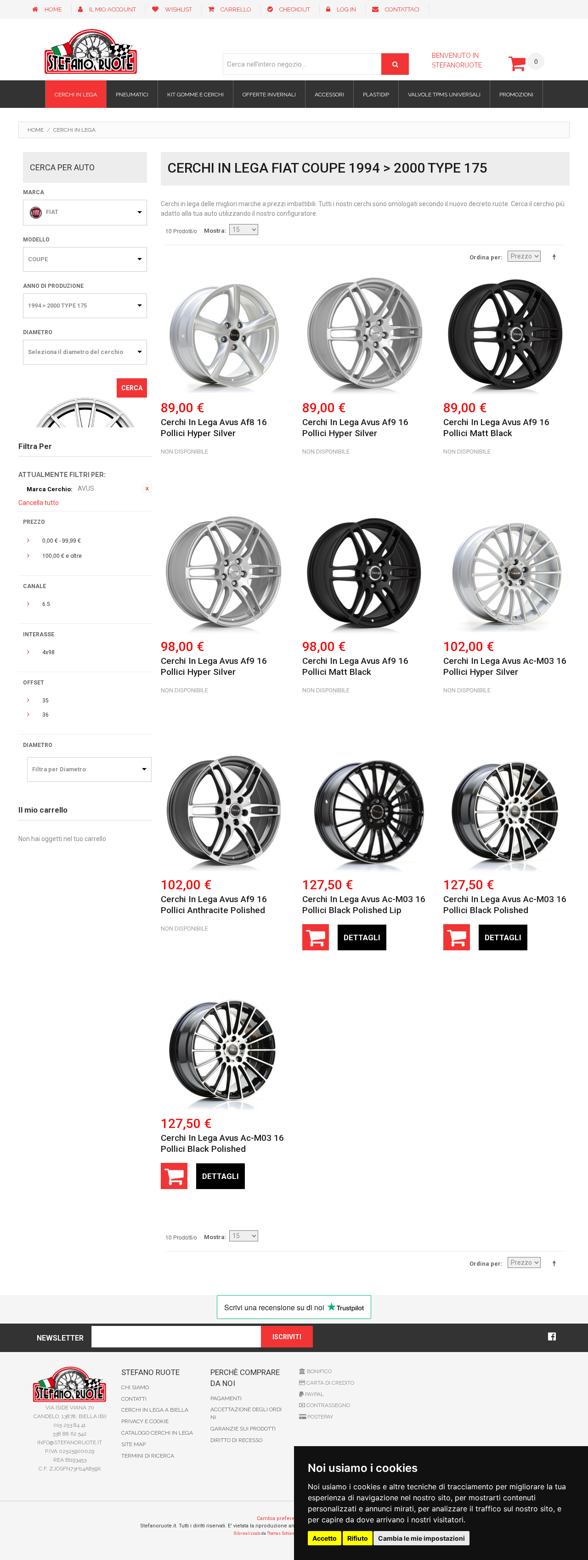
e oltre (62, 555)
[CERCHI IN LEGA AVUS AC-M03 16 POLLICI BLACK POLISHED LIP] (365, 811)
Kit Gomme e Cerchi (195, 94)
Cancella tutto (38, 502)
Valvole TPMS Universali (444, 94)
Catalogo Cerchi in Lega (157, 1433)
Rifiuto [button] (357, 1538)
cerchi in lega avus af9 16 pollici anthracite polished (214, 904)
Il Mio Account (112, 9)
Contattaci (402, 9)
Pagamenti (226, 1398)
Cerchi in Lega (76, 94)
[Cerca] (395, 64)
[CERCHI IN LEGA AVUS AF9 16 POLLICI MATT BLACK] (506, 333)
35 (45, 700)
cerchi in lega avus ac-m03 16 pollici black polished (504, 904)
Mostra (214, 230)
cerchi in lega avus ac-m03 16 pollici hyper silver (504, 666)
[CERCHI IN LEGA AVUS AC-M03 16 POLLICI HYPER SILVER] (506, 572)
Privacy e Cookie (145, 1421)
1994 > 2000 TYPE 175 (57, 305)
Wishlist (178, 9)
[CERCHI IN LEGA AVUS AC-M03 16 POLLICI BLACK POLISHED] (506, 811)
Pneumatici (132, 94)
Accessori (329, 94)
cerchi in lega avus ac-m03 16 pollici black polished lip (363, 904)
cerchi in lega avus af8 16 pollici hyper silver (214, 427)
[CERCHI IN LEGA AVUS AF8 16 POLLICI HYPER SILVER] (224, 333)
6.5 (46, 604)
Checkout (294, 9)
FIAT (52, 211)
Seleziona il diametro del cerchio (75, 351)
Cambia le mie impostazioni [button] (421, 1538)
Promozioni (516, 94)
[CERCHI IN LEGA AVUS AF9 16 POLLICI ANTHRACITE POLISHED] (224, 811)
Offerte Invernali (269, 94)
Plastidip (376, 94)
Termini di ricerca (147, 1456)
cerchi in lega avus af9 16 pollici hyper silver (355, 427)
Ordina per (485, 257)
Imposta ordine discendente (556, 257)
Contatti (134, 1399)
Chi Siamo (135, 1387)
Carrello (235, 9)
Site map (133, 1444)
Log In (346, 9)
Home (53, 9)
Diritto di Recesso (236, 1440)
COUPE (38, 259)
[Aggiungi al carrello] (315, 937)
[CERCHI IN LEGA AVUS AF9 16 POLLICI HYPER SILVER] (365, 333)
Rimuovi (147, 488)
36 (45, 715)
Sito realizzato (246, 1533)
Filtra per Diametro (59, 769)
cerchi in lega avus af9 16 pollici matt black (496, 427)
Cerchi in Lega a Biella (154, 1410)
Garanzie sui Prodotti (243, 1428)
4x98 (48, 652)
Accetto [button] (324, 1538)
